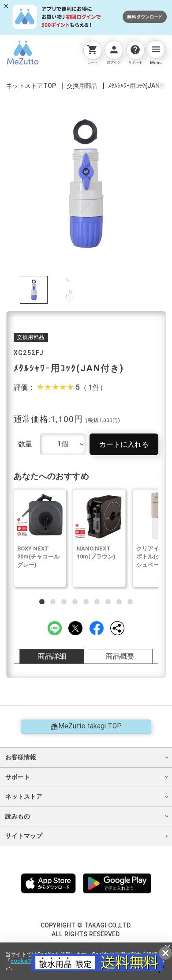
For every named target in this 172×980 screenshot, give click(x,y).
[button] (42, 601)
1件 (94, 388)
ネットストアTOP (31, 85)
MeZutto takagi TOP (90, 726)
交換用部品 (82, 85)
